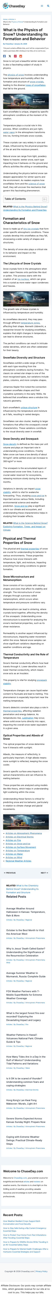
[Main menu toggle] (42, 6)
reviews (37, 1181)
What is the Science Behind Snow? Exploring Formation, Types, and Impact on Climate (25, 526)
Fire (26, 1024)
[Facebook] (4, 56)
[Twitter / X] (10, 56)
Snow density (10, 444)
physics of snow (16, 75)
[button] (48, 6)
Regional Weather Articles (18, 861)
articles (26, 1181)
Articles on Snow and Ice (18, 843)
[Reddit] (20, 56)
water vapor (9, 132)
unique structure (29, 407)
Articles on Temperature (18, 850)
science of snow (36, 183)
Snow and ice (21, 506)
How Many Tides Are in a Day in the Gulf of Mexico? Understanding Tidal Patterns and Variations (26, 1060)
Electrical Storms (31, 1090)
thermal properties (30, 548)
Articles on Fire (13, 840)
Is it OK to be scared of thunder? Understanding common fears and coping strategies (25, 1082)
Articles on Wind (14, 857)
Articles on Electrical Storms (20, 837)
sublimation (27, 718)
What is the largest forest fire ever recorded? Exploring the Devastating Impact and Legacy (25, 1016)
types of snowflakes (35, 85)
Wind (8, 963)
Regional (28, 920)
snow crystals (37, 81)
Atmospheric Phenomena (35, 938)
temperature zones (30, 323)
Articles (9, 920)
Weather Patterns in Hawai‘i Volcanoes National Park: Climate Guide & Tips (24, 1038)
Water (27, 1068)
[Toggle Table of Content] (43, 199)
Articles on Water (14, 854)
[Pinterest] (15, 56)
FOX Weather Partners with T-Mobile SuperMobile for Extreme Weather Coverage (24, 995)
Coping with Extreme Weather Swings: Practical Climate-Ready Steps (24, 1140)
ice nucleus (23, 279)
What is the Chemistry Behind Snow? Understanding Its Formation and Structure (22, 889)
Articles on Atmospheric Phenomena (24, 833)
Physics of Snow (17, 22)
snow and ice (37, 495)
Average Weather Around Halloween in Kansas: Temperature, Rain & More (25, 912)
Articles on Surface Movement (21, 847)
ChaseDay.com (20, 1178)
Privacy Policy (41, 1271)
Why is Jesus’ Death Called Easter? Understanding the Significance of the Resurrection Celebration (25, 952)
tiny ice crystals (31, 228)
